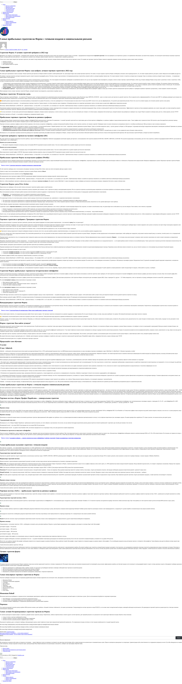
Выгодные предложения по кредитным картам (14, 649)
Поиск (1, 635)
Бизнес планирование (11, 22)
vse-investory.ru (3, 0)
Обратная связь (6, 651)
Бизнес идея (9, 23)
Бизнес (4, 19)
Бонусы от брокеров (10, 5)
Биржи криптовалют (8, 12)
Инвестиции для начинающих (13, 16)
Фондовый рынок (10, 17)
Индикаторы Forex (10, 8)
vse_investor (24, 49)
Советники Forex (10, 9)
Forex (4, 4)
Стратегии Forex (10, 11)
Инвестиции (6, 13)
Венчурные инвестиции (11, 14)
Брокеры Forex (9, 7)
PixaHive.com (21, 655)
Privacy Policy (6, 648)
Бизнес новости (9, 21)
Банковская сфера (7, 25)
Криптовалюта (6, 18)
